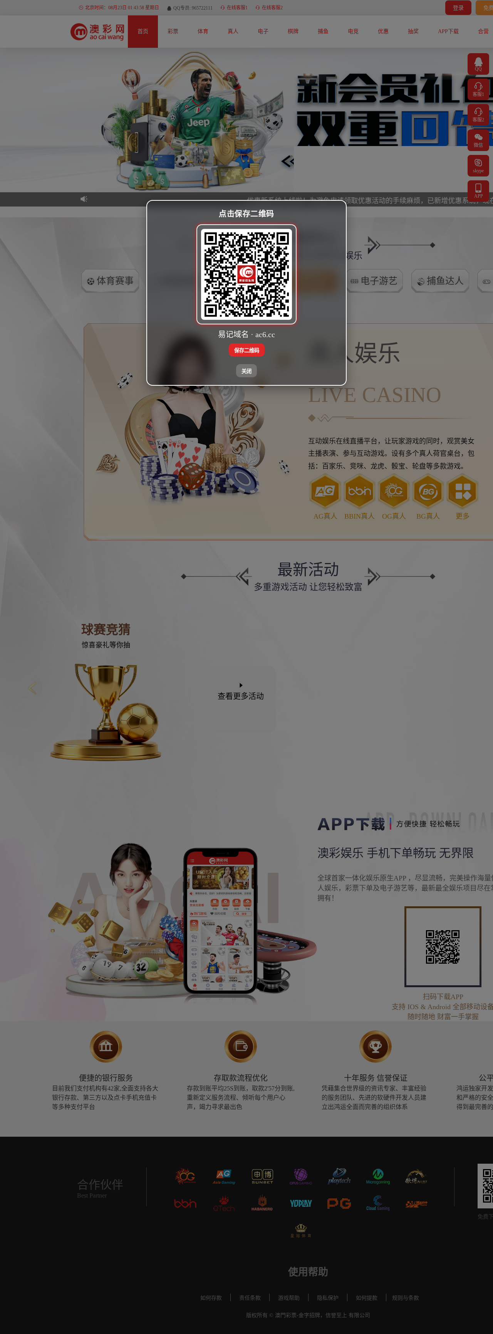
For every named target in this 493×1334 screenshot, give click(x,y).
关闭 (246, 371)
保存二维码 (246, 350)
